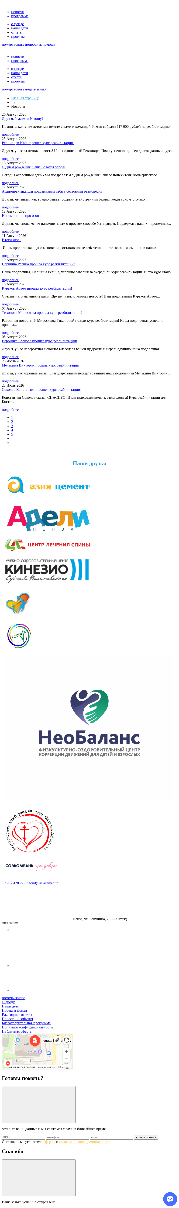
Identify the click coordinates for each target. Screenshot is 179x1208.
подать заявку (36, 89)
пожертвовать (13, 44)
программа (19, 16)
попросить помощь (40, 44)
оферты (49, 1142)
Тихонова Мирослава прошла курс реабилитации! (42, 313)
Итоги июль (11, 240)
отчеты (16, 32)
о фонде (17, 24)
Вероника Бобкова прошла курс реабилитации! (39, 341)
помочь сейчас (13, 998)
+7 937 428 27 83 (15, 883)
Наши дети (10, 1006)
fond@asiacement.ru (44, 883)
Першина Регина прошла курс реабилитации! (38, 264)
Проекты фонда (14, 1010)
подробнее (10, 134)
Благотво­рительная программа (26, 1023)
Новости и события (17, 1019)
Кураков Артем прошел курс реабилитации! (37, 288)
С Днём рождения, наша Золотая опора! (33, 167)
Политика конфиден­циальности (27, 1027)
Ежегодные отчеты (17, 1015)
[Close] (39, 1104)
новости (17, 12)
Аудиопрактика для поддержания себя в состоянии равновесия (52, 191)
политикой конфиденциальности (85, 1142)
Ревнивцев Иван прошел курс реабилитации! (38, 143)
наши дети (19, 28)
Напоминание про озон (20, 216)
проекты (18, 36)
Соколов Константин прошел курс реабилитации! (41, 389)
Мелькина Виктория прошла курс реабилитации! (41, 365)
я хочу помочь (146, 1137)
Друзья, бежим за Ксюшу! (22, 119)
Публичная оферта (16, 1031)
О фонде (8, 1002)
